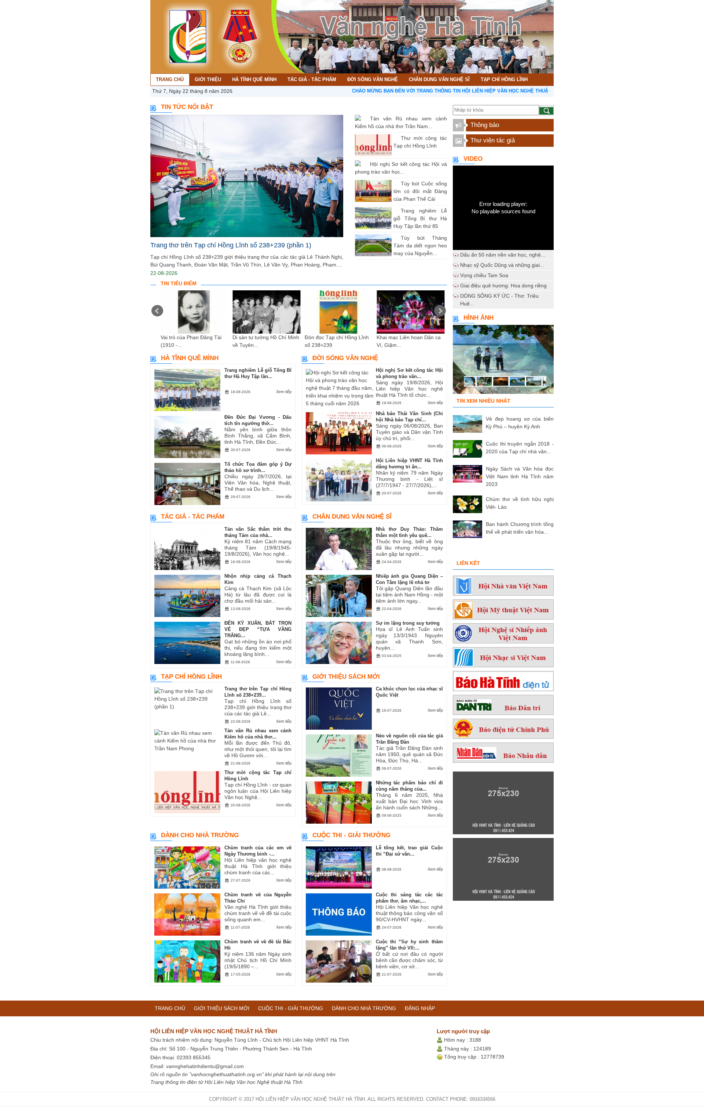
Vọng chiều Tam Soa (484, 275)
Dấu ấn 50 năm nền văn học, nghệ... (502, 255)
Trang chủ (170, 1008)
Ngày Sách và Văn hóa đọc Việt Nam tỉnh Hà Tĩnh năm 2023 (520, 476)
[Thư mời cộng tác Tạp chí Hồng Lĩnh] (395, 138)
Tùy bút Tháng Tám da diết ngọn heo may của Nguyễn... (420, 245)
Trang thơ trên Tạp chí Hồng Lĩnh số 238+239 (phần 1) (230, 245)
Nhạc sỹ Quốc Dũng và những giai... (502, 265)
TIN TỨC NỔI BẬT (187, 107)
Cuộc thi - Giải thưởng (351, 835)
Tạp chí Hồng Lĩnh (191, 676)
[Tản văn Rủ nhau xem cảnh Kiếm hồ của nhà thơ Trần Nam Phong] (364, 118)
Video (473, 158)
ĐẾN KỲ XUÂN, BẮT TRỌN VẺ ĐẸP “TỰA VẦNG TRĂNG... (258, 629)
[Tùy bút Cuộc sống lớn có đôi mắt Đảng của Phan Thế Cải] (395, 183)
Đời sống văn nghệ (345, 358)
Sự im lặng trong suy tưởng (408, 623)
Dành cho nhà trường (200, 835)
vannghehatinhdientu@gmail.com (205, 1066)
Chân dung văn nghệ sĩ (352, 516)
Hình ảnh (478, 317)
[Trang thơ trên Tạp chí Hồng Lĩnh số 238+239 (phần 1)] (246, 176)
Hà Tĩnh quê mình (190, 358)
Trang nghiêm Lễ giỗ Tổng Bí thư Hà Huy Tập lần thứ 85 (420, 218)
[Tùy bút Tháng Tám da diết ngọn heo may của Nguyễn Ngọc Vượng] (395, 238)
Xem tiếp (284, 391)
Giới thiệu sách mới (346, 676)
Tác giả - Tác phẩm (192, 516)
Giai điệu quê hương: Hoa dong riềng (503, 285)
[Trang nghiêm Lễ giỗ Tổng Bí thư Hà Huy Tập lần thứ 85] (395, 211)
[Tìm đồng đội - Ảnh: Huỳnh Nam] (503, 361)
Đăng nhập (420, 1008)
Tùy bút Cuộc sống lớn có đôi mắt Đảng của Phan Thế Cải (420, 191)
